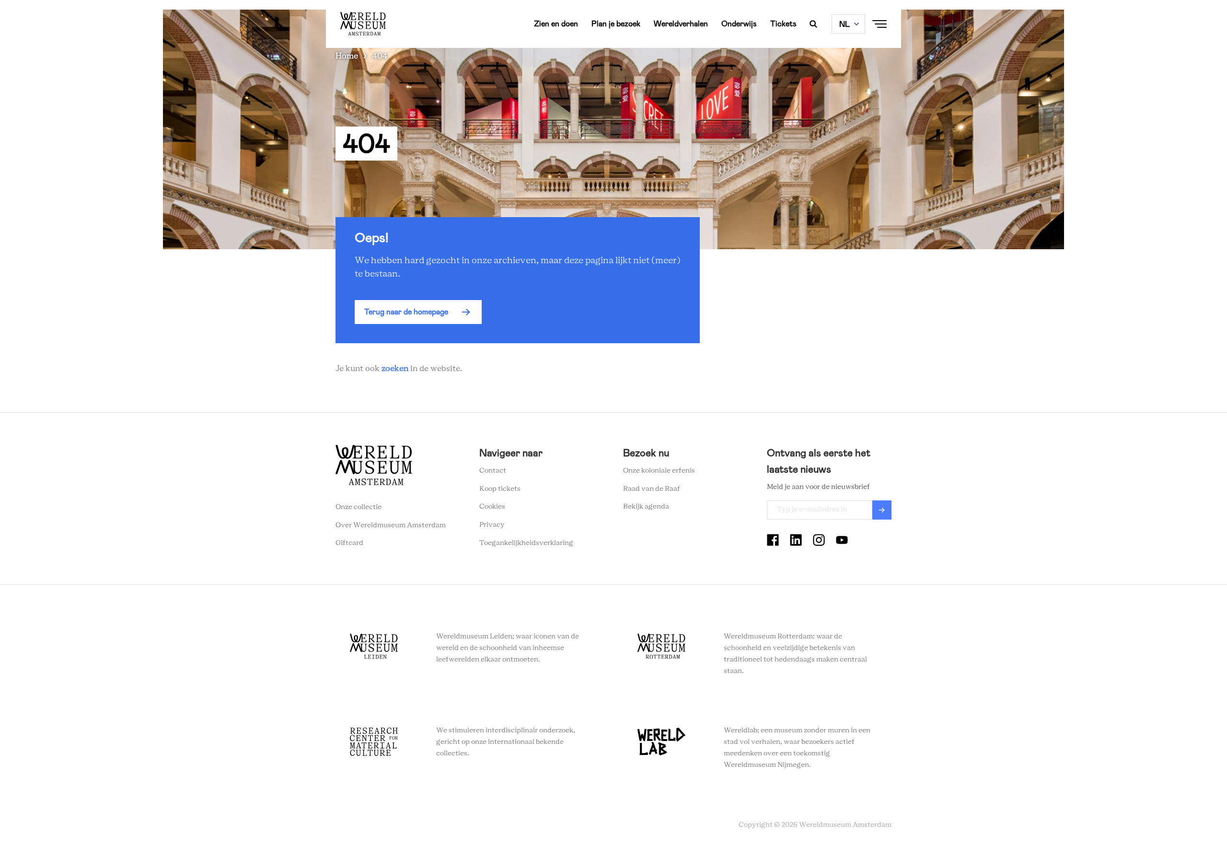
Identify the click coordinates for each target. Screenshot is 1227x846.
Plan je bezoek (615, 24)
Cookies (492, 506)
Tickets (783, 24)
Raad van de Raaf (651, 489)
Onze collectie (359, 507)
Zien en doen (556, 24)
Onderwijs (739, 24)
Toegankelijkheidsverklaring (526, 543)
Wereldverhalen (681, 24)
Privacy (492, 525)
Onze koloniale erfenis (659, 470)
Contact (492, 470)
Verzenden (881, 510)
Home (347, 56)
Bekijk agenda (646, 506)
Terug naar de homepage (406, 312)
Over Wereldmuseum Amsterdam (391, 525)
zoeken (395, 368)
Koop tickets (500, 489)
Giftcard (349, 543)
